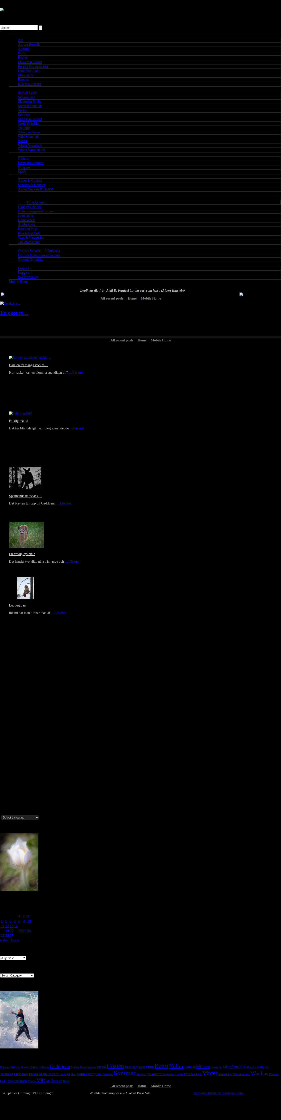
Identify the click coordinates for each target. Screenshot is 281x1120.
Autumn (23, 49)
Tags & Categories (31, 237)
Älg (48, 1081)
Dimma (25, 1067)
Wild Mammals (28, 136)
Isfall (142, 1067)
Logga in (24, 268)
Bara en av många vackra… (28, 365)
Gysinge (75, 1067)
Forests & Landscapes (33, 66)
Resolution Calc (29, 233)
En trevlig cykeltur (22, 554)
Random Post (27, 229)
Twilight (24, 128)
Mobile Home (18, 282)
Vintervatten (241, 1074)
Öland (66, 1081)
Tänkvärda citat (29, 242)
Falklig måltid (18, 421)
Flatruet (34, 1067)
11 (2, 926)
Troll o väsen (193, 1074)
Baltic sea (5, 1067)
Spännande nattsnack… (25, 496)
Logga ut (24, 273)
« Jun (4, 940)
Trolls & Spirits (28, 123)
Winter (22, 141)
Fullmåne (44, 1067)
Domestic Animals (30, 163)
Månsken (251, 1067)
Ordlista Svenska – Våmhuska (39, 251)
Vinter (210, 1073)
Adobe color (26, 224)
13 (11, 926)
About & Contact (30, 180)
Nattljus (262, 1067)
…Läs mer (76, 372)
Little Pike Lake (29, 71)
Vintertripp (225, 1074)
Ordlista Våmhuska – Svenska (39, 255)
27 (11, 935)
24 (29, 931)
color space (26, 215)
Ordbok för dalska (30, 259)
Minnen (203, 1066)
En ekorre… (14, 313)
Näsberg (6, 1074)
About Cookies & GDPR (35, 189)
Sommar (125, 1073)
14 (16, 926)
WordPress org (28, 277)
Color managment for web (36, 211)
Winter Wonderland (31, 150)
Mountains (25, 75)
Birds (21, 53)
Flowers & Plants (30, 62)
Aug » (14, 940)
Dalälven (15, 1067)
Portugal (64, 1074)
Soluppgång (104, 1074)
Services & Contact (31, 185)
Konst (161, 1066)
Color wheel (26, 220)
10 (29, 921)
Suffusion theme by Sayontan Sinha (218, 1093)
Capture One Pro (29, 207)
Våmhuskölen (17, 1081)
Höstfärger (131, 1067)
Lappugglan (17, 605)
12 (7, 926)
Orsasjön (21, 1074)
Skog (73, 1074)
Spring (22, 110)
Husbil (101, 1067)
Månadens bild (234, 1066)
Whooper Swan (29, 132)
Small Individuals (30, 106)
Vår (40, 1080)
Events (22, 57)
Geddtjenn (60, 1066)
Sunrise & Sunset (30, 119)
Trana (179, 1074)
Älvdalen (56, 1081)
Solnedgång (86, 1074)
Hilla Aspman (36, 202)
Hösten (115, 1066)
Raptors (23, 79)
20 (11, 931)
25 (2, 935)
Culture (23, 158)
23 (24, 931)
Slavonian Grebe (29, 101)
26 (7, 935)
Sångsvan (168, 1074)
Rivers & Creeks (29, 84)
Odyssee (24, 167)
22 (20, 931)
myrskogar (216, 1067)
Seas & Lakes (27, 93)
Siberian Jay (26, 97)
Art (20, 40)
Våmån (31, 1081)
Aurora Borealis (29, 44)
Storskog (142, 1074)
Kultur (176, 1066)
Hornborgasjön (88, 1067)
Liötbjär (189, 1067)
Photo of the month (44, 1074)
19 (7, 931)
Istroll (150, 1067)
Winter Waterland (30, 145)
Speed (22, 172)
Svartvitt (155, 1074)
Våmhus (259, 1073)
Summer (24, 115)
